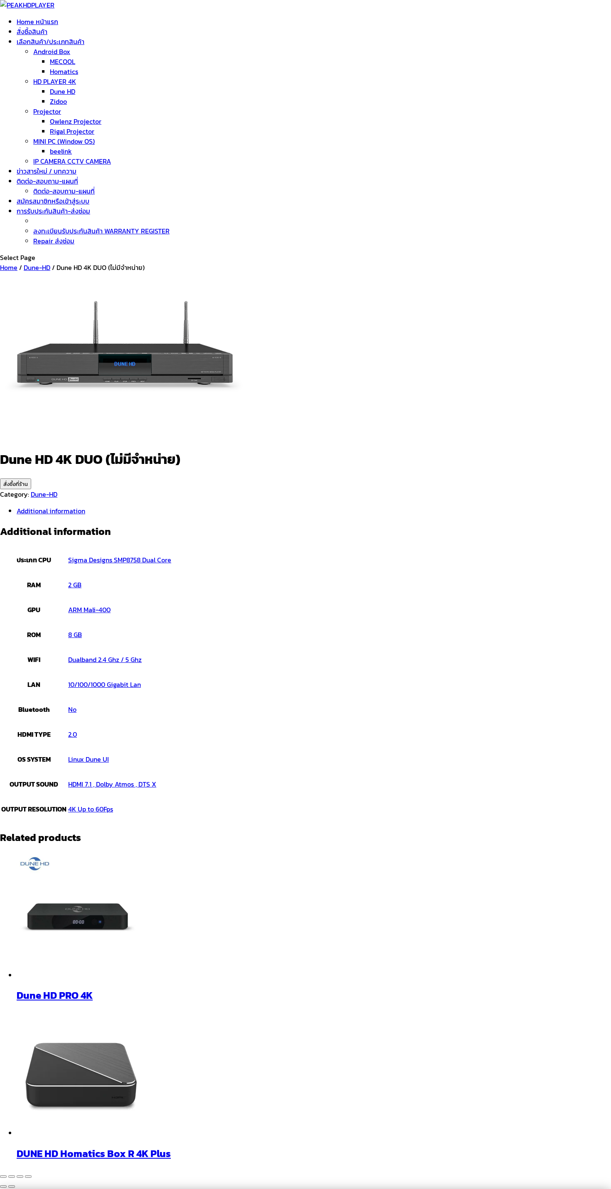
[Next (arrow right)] (11, 1186)
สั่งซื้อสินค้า (32, 32)
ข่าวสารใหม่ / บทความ (46, 171)
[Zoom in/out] (3, 1176)
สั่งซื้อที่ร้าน (15, 484)
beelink (61, 151)
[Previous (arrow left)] (3, 1186)
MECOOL (62, 61)
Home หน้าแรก (37, 22)
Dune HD (62, 91)
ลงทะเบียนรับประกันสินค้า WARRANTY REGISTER (101, 231)
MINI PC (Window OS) (64, 141)
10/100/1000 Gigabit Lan (104, 684)
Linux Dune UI (88, 759)
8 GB (75, 635)
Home (8, 267)
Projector (47, 111)
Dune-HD (37, 267)
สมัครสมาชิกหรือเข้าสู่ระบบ (53, 201)
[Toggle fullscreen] (11, 1176)
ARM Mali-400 (89, 610)
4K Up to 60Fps (90, 809)
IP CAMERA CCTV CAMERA (72, 161)
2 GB (74, 585)
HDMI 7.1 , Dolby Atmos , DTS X (112, 784)
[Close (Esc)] (28, 1176)
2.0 (72, 734)
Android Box (51, 51)
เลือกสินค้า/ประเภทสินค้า (50, 42)
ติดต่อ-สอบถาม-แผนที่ (47, 181)
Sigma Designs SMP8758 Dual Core (119, 560)
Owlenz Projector (75, 121)
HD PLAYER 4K (54, 81)
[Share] (20, 1176)
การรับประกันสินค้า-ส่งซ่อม (53, 211)
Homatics (64, 71)
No (72, 709)
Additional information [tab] (51, 511)
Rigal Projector (72, 131)
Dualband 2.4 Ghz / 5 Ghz (105, 659)
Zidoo (58, 101)
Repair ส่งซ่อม (53, 241)
